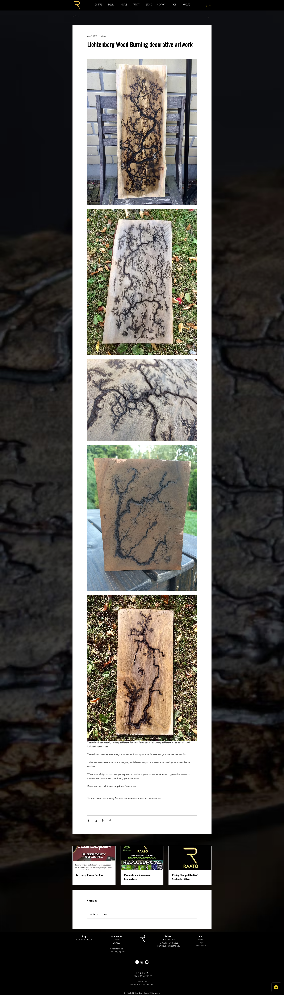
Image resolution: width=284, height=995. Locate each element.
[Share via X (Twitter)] (96, 820)
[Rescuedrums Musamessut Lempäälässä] (142, 858)
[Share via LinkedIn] (103, 820)
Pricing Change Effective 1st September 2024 (186, 877)
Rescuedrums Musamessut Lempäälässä (137, 877)
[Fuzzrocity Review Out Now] (94, 858)
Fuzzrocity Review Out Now (89, 875)
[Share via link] (110, 820)
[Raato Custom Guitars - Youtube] (147, 962)
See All (209, 840)
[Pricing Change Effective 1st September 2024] (190, 858)
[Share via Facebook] (88, 820)
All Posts (76, 16)
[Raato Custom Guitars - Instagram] (142, 962)
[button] (209, 6)
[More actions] (195, 36)
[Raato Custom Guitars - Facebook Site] (137, 962)
